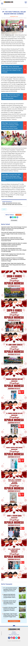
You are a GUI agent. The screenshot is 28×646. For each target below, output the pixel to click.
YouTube (20, 639)
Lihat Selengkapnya (14, 621)
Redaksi (14, 632)
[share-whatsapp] (15, 217)
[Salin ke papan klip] (17, 217)
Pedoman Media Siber (14, 634)
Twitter (17, 639)
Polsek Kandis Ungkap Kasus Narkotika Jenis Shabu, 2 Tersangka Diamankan (11, 96)
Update (19, 214)
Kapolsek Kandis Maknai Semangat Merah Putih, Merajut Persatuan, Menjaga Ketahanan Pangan (9, 602)
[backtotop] (14, 626)
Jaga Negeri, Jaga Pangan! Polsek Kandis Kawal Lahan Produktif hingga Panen (10, 615)
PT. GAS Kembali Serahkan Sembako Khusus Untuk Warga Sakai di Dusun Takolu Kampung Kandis (10, 589)
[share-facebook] (11, 217)
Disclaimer (14, 633)
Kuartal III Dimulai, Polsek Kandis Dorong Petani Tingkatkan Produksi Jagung (10, 609)
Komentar (15, 220)
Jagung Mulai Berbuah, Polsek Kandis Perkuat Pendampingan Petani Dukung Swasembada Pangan (9, 596)
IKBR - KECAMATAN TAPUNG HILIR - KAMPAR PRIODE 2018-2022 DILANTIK (12, 203)
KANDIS (4, 209)
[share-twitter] (13, 217)
